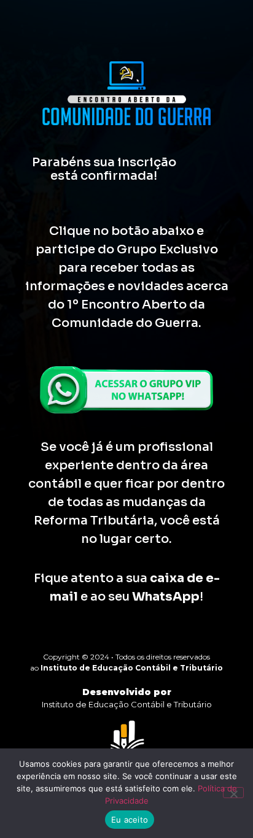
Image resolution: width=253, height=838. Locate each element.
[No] (233, 792)
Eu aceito (129, 820)
